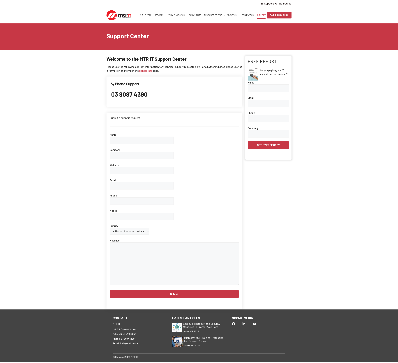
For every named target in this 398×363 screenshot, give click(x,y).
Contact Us (145, 70)
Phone (113, 195)
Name (113, 134)
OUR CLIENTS (195, 15)
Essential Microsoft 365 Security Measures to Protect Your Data (201, 325)
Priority (114, 225)
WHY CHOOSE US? (177, 15)
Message (115, 240)
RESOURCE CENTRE (213, 15)
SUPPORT (261, 15)
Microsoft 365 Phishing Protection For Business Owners (203, 339)
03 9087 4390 (280, 14)
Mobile (113, 210)
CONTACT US (248, 15)
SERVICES (159, 15)
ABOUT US (231, 15)
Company (115, 149)
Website (114, 165)
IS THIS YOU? (146, 15)
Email (113, 180)
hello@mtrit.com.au (129, 343)
